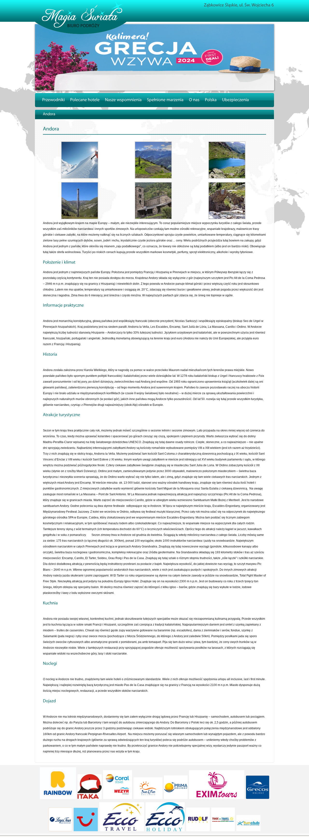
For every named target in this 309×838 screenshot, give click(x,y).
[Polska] (210, 100)
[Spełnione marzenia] (165, 100)
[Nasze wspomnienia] (123, 100)
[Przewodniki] (54, 100)
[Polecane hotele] (85, 100)
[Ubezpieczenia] (235, 100)
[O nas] (194, 100)
